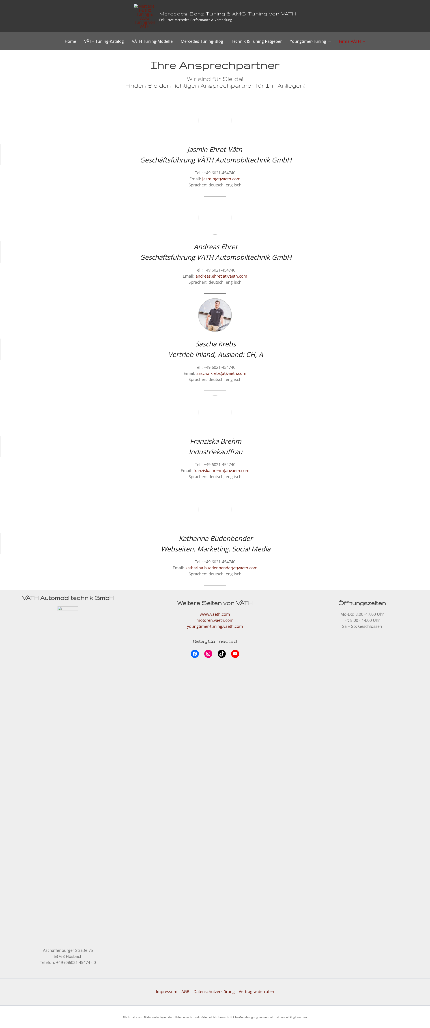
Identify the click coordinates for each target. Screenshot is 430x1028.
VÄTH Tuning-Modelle (152, 41)
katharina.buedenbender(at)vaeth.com (221, 567)
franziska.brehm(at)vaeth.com (221, 470)
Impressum (166, 991)
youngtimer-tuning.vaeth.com (215, 626)
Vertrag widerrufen (256, 991)
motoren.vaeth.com (215, 620)
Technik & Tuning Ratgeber (256, 41)
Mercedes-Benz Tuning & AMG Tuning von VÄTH (227, 13)
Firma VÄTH (350, 41)
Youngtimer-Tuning (308, 41)
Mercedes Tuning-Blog (202, 41)
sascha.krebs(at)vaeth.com (221, 373)
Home (70, 41)
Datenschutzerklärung (214, 991)
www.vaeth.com (215, 614)
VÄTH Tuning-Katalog (104, 41)
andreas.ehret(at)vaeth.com (221, 276)
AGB (185, 991)
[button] (328, 41)
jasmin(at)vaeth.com (221, 178)
